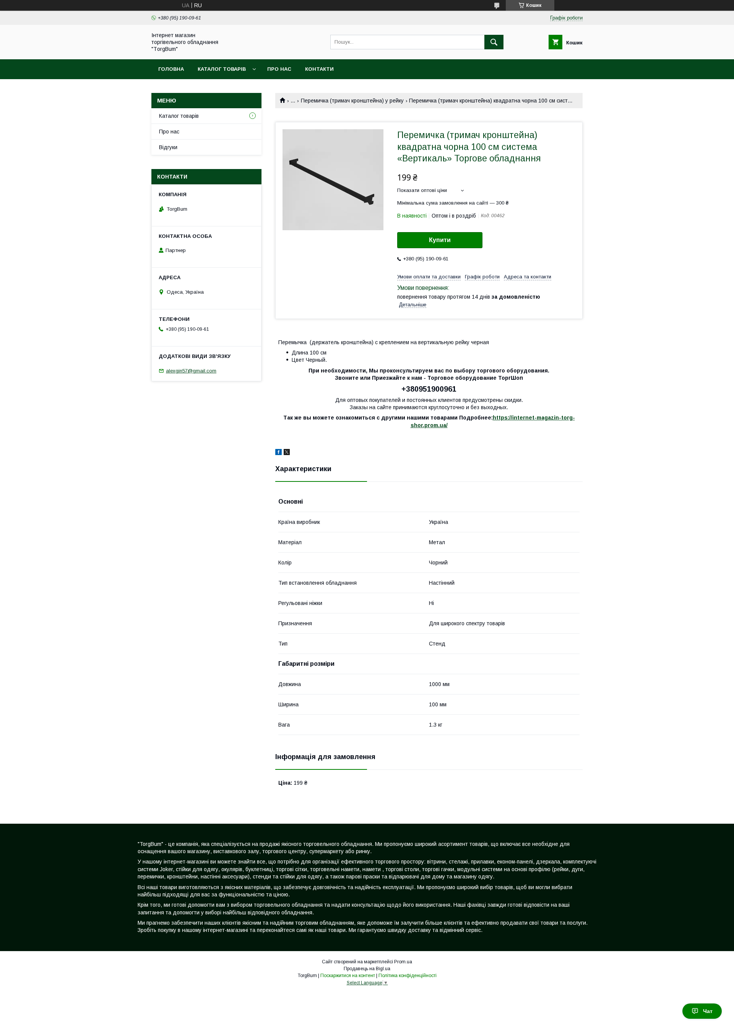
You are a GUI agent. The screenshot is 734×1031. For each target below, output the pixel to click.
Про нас (279, 69)
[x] (287, 453)
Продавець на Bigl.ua (367, 968)
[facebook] (278, 453)
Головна (171, 69)
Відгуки (168, 147)
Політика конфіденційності (407, 975)
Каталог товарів (222, 69)
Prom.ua (403, 961)
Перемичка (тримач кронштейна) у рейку (352, 101)
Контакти (319, 69)
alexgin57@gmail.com (191, 371)
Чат (708, 1011)
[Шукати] (493, 42)
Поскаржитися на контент (347, 975)
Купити (440, 240)
